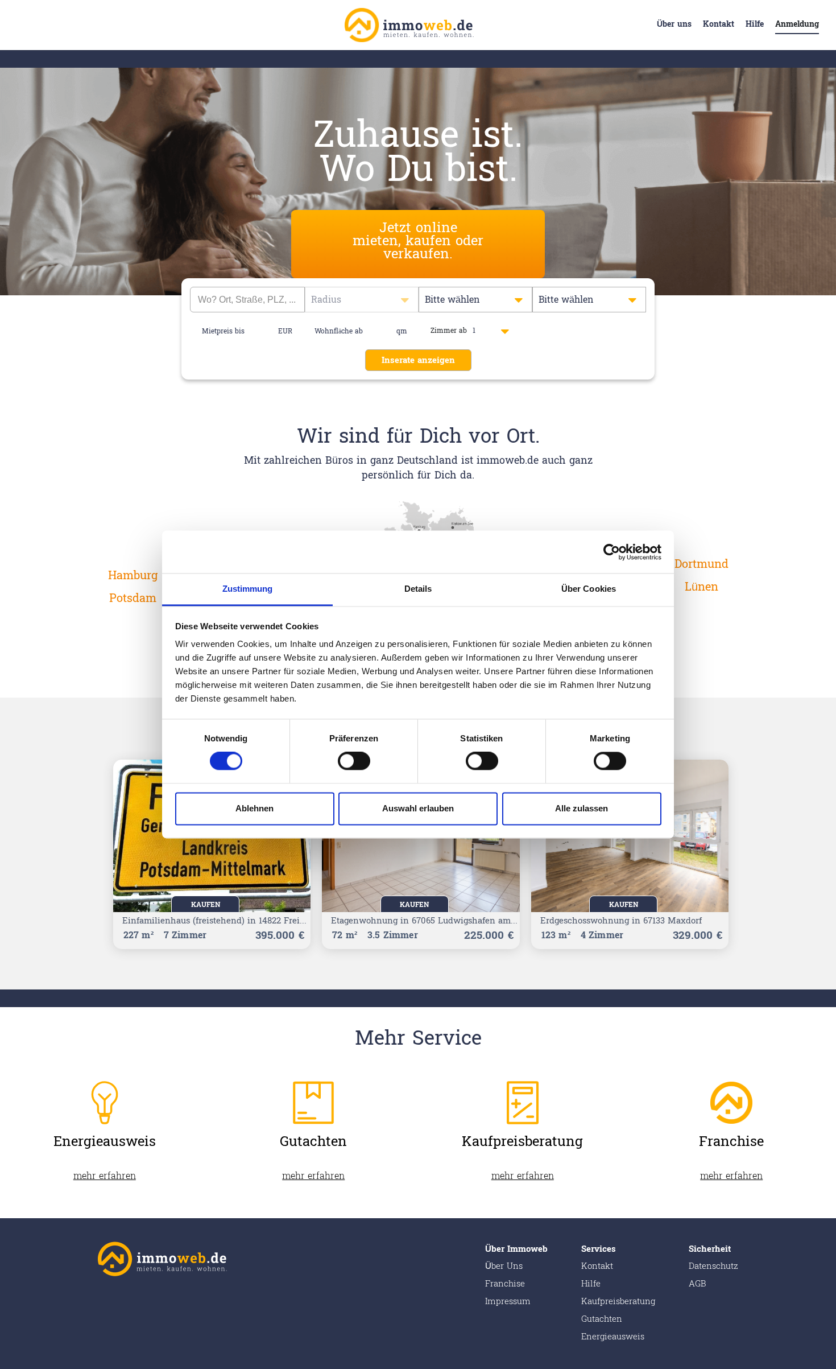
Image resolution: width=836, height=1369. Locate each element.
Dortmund (701, 564)
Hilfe (755, 24)
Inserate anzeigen (418, 360)
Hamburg (133, 576)
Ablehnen (254, 808)
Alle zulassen (581, 808)
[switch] (354, 761)
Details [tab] (418, 588)
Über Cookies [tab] (588, 588)
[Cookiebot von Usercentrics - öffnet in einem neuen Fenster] (611, 551)
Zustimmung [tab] (247, 588)
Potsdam (132, 598)
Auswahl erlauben (418, 808)
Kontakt (718, 24)
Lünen (701, 587)
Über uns (674, 24)
